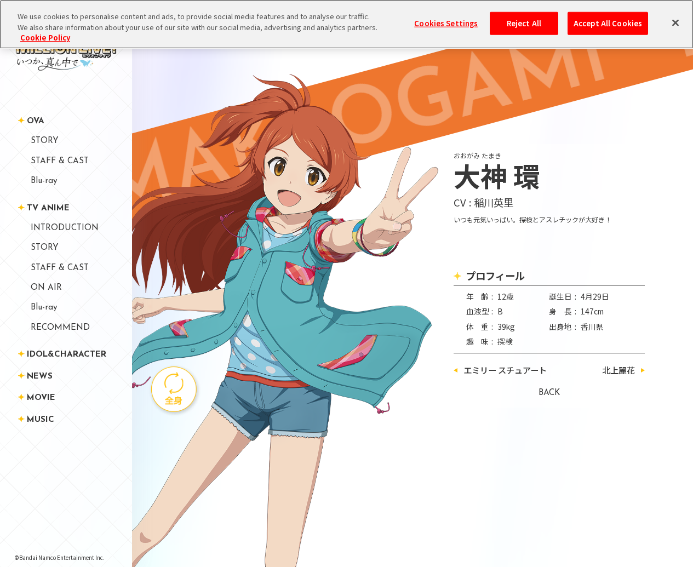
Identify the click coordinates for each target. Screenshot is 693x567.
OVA (35, 121)
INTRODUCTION (65, 228)
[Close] (675, 23)
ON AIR (46, 288)
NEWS (40, 376)
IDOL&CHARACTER (66, 355)
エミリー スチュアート (505, 370)
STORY (45, 141)
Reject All (524, 23)
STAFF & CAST (60, 161)
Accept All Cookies (608, 23)
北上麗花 (618, 370)
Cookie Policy (45, 37)
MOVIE (41, 398)
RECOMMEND (60, 327)
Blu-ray (44, 181)
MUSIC (40, 420)
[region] (346, 24)
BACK (549, 393)
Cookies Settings (446, 23)
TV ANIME (48, 208)
